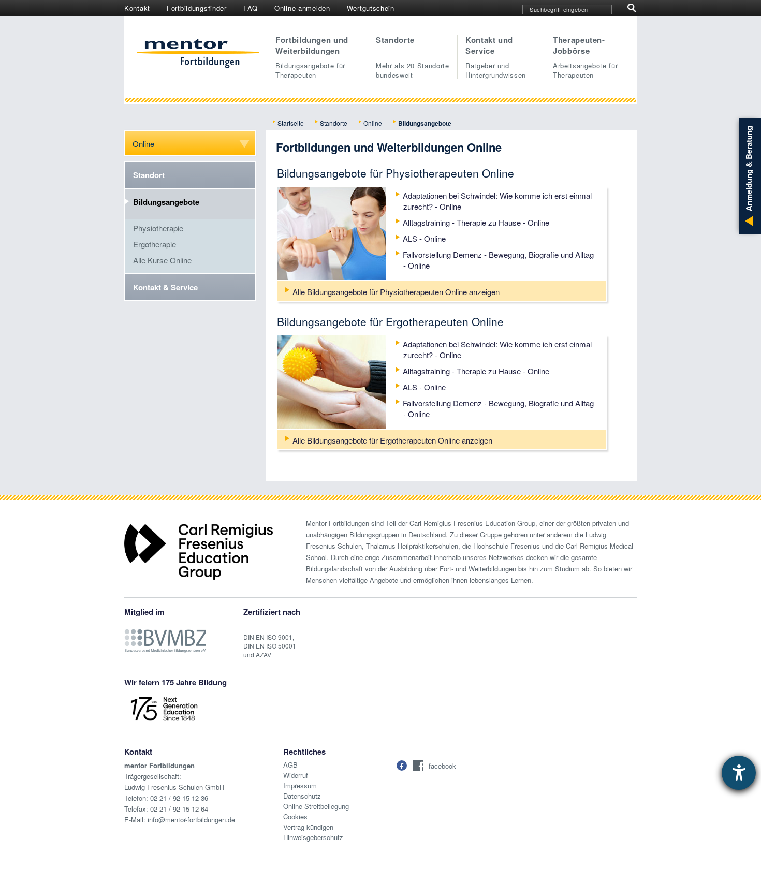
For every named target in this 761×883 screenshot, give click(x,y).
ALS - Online (424, 238)
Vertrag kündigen (308, 827)
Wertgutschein (370, 8)
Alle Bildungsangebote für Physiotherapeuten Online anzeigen (396, 291)
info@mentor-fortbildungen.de (191, 820)
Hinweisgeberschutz (313, 837)
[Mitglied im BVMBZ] (165, 635)
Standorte (412, 57)
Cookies (295, 816)
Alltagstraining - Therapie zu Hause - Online (476, 222)
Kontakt (137, 8)
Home (198, 54)
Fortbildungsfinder (197, 8)
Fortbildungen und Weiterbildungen (311, 57)
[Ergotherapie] (331, 381)
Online (372, 123)
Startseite (290, 123)
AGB (290, 765)
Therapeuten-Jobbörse (585, 57)
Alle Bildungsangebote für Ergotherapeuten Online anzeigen (392, 440)
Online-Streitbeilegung (316, 806)
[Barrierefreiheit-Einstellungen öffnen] (739, 773)
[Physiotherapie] (331, 232)
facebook (442, 766)
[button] (402, 765)
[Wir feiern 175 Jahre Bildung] (164, 708)
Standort (149, 175)
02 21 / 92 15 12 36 (179, 798)
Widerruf (295, 775)
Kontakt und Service (495, 57)
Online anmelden (302, 8)
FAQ (250, 8)
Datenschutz (302, 796)
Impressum (300, 785)
